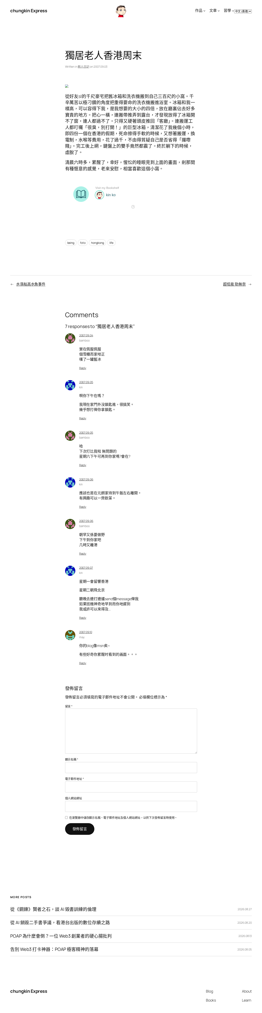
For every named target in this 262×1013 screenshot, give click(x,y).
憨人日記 (83, 66)
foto (83, 243)
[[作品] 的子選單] (204, 11)
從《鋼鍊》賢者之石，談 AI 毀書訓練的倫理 (53, 909)
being (71, 243)
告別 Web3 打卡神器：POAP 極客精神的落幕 (54, 949)
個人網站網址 (73, 798)
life (111, 243)
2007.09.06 (86, 479)
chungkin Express (28, 11)
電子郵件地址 (74, 779)
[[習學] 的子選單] (233, 11)
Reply (82, 368)
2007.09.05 (86, 382)
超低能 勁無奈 (234, 284)
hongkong (97, 243)
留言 (69, 706)
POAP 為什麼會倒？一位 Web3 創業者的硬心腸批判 (61, 936)
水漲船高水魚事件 (30, 284)
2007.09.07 (86, 568)
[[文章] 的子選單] (219, 11)
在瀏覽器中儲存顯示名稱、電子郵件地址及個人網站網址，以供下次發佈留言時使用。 (123, 817)
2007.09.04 (86, 335)
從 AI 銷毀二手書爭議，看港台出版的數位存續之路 (60, 922)
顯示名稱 (71, 759)
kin (81, 387)
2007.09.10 (85, 632)
